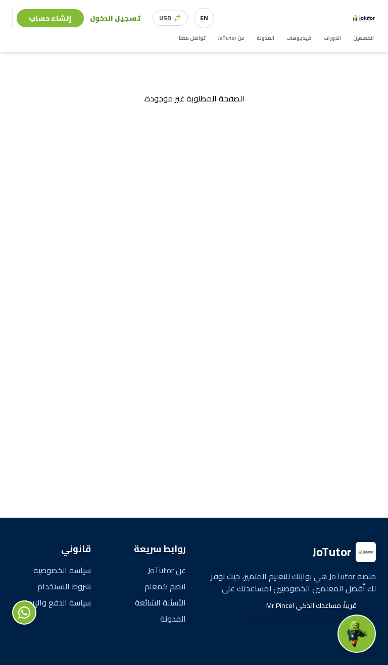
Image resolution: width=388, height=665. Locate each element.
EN (204, 18)
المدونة (265, 38)
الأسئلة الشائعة (160, 602)
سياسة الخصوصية (62, 570)
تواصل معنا (192, 38)
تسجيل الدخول (115, 18)
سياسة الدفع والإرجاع (56, 602)
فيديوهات (299, 38)
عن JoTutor (231, 38)
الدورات (332, 38)
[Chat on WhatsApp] (24, 612)
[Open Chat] (356, 634)
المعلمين (363, 38)
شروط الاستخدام (64, 586)
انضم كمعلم (165, 586)
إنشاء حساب (50, 18)
